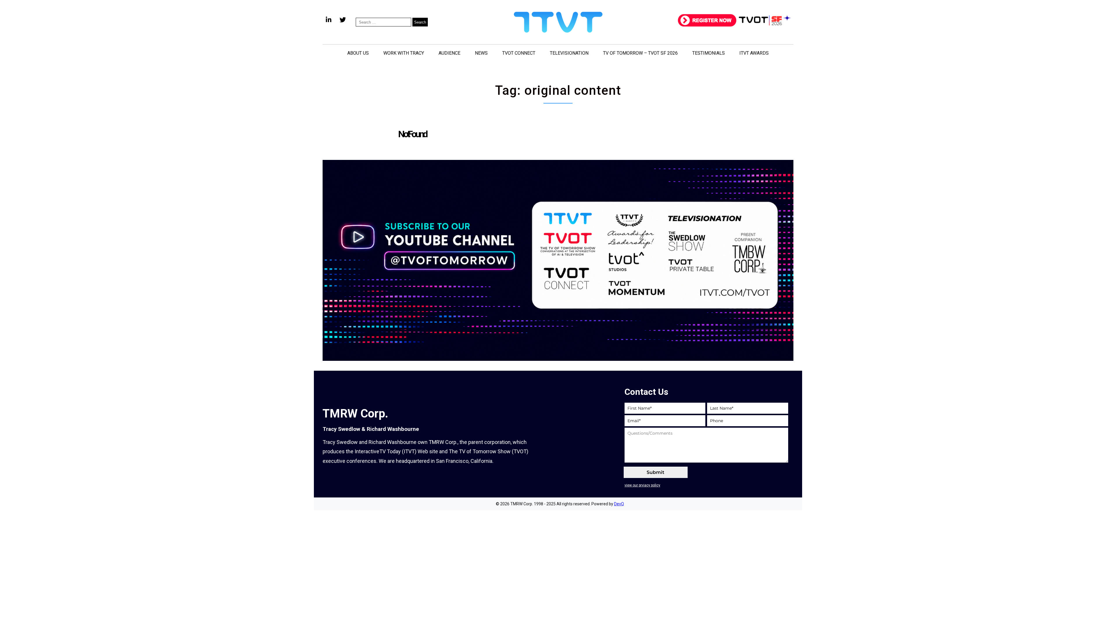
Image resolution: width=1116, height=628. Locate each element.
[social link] (328, 22)
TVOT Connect (518, 53)
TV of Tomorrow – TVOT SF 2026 (640, 53)
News (481, 53)
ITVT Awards (754, 53)
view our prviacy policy (642, 485)
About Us (358, 53)
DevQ (619, 504)
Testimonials (708, 53)
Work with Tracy (403, 53)
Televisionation (569, 53)
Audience (449, 53)
